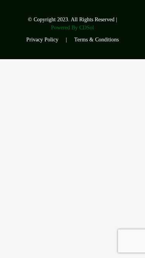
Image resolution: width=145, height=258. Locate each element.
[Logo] (36, 22)
